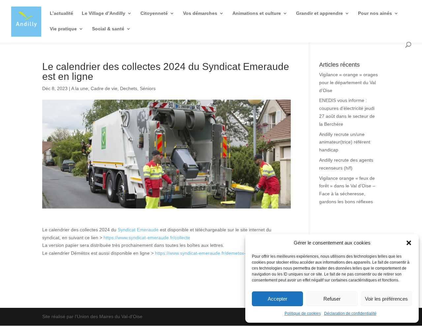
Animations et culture (256, 13)
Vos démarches (200, 13)
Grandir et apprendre (319, 13)
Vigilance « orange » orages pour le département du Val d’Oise (348, 82)
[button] (409, 243)
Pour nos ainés (375, 13)
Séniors (148, 88)
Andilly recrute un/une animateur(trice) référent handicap (344, 142)
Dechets (128, 88)
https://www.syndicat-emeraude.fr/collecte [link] (147, 237)
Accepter (277, 299)
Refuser (332, 299)
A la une (79, 88)
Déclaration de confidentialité (350, 313)
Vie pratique (63, 28)
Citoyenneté (154, 13)
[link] (138, 229)
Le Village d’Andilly (103, 13)
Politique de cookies (303, 313)
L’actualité (61, 13)
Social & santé (108, 28)
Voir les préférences (386, 299)
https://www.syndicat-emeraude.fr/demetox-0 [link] (201, 253)
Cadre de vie (104, 88)
